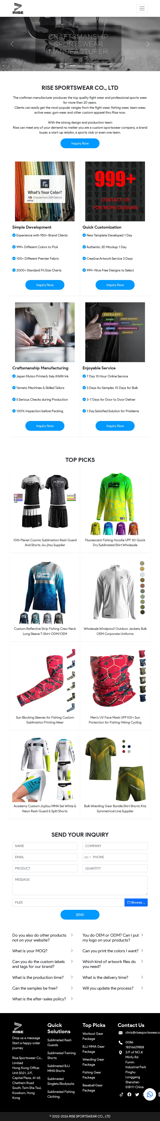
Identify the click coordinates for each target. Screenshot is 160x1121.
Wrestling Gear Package (93, 1061)
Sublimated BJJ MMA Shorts (58, 1068)
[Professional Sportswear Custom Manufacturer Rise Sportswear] (73, 65)
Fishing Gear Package (92, 1074)
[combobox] (87, 857)
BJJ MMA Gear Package (94, 1049)
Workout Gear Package (93, 1036)
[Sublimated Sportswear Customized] (80, 65)
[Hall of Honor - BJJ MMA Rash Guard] (87, 65)
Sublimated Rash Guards (59, 1042)
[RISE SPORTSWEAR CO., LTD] (18, 8)
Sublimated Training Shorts (61, 1055)
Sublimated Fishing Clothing (61, 1094)
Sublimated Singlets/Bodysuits (60, 1081)
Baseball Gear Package (93, 1087)
